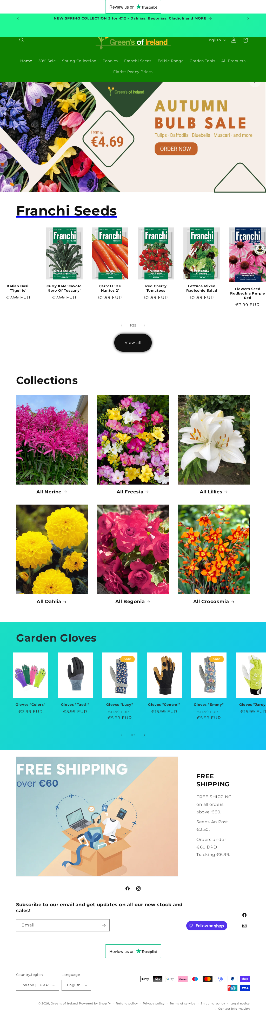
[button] (22, 40)
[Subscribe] (103, 925)
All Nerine (49, 492)
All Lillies (211, 492)
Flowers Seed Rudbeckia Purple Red (247, 293)
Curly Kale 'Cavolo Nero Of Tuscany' (64, 288)
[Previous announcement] (18, 18)
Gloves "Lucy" (119, 704)
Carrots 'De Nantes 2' (110, 288)
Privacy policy (154, 1003)
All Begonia (130, 601)
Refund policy (127, 1003)
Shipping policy (213, 1003)
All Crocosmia (211, 601)
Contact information (234, 1008)
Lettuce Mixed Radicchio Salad (201, 288)
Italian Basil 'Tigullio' (18, 288)
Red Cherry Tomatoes (156, 288)
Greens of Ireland (64, 1003)
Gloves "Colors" (30, 704)
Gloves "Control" (164, 704)
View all (133, 342)
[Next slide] (255, 81)
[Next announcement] (248, 18)
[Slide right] (144, 325)
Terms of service (182, 1003)
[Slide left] (121, 325)
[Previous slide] (11, 81)
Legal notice (240, 1003)
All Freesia (130, 492)
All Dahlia (49, 601)
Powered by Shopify (95, 1003)
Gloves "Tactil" (75, 704)
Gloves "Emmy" (209, 704)
